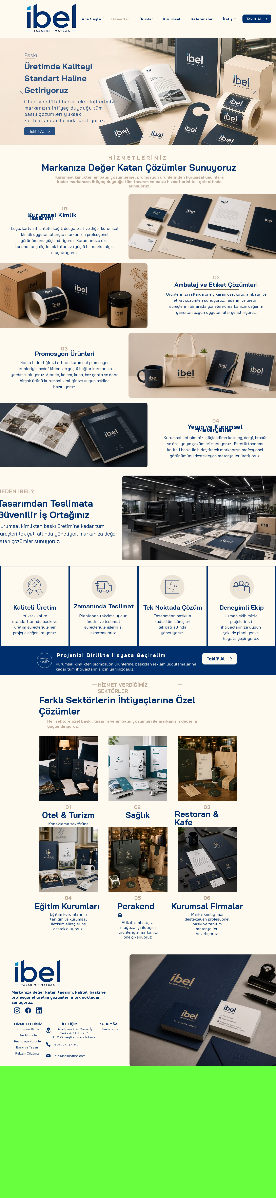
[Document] (17, 1010)
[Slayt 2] (138, 137)
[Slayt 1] (134, 137)
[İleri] (254, 91)
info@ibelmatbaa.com (69, 1056)
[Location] (48, 1030)
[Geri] (21, 91)
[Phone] (48, 1044)
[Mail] (48, 1055)
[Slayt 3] (142, 137)
